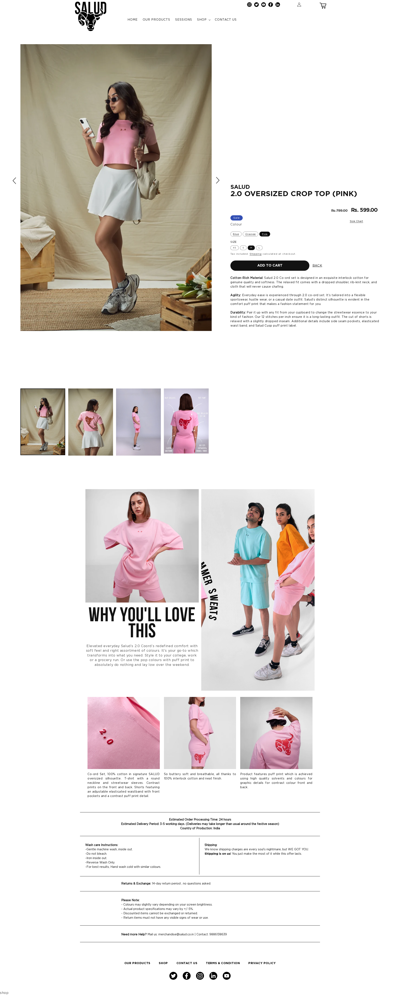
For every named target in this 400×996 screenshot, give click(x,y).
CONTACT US (187, 963)
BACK (317, 265)
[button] (323, 4)
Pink (265, 234)
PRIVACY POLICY (262, 963)
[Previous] (15, 181)
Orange (250, 234)
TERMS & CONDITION (223, 963)
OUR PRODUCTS (137, 963)
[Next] (217, 180)
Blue (236, 234)
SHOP (163, 963)
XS (234, 248)
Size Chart (356, 221)
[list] (116, 214)
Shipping (256, 254)
